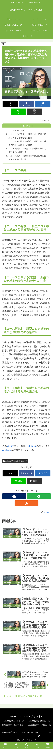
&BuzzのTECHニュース (13, 721)
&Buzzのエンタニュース (39, 721)
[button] (34, 112)
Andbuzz (6, 450)
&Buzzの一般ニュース (26, 740)
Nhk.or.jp (32, 446)
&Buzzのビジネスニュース (14, 732)
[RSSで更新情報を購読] (27, 503)
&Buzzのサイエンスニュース (16, 461)
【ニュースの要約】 (17, 130)
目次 (22, 125)
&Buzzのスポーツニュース (39, 725)
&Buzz (10, 446)
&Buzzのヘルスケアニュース (39, 734)
